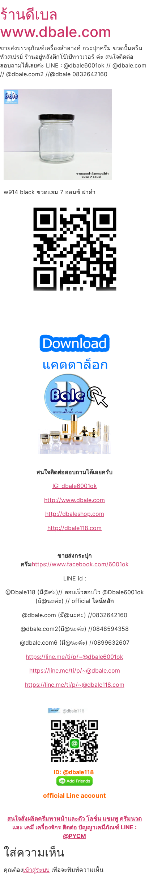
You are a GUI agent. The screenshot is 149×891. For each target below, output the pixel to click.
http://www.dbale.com (74, 500)
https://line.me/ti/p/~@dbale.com (74, 670)
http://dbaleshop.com (74, 513)
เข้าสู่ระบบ (36, 869)
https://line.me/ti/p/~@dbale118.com (74, 684)
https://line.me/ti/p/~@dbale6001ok (74, 656)
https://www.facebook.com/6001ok (80, 564)
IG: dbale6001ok (74, 485)
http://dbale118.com (74, 527)
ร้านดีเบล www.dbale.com (55, 23)
